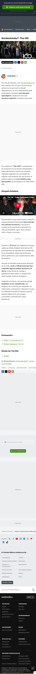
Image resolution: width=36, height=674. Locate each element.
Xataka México (6, 656)
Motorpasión (22, 630)
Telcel (20, 577)
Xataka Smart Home (8, 614)
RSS (27, 538)
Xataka (4, 606)
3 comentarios (8, 62)
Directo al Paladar (7, 630)
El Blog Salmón (23, 641)
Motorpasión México (24, 663)
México (21, 573)
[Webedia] (7, 598)
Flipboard (22, 62)
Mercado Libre (20, 29)
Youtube (16, 538)
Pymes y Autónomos (24, 644)
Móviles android (7, 573)
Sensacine (22, 618)
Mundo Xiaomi (6, 617)
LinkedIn (3, 541)
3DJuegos (21, 606)
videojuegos (6, 577)
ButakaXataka (26, 83)
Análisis (21, 557)
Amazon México (8, 29)
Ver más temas (7, 582)
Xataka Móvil (5, 609)
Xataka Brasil (6, 658)
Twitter (19, 62)
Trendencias (5, 641)
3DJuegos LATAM (23, 656)
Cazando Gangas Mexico (9, 561)
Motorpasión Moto (24, 632)
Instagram (20, 538)
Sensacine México (24, 658)
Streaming (11, 368)
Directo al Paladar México (9, 663)
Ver (19, 451)
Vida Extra (21, 609)
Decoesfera (5, 644)
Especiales (22, 561)
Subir (29, 597)
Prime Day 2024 (7, 570)
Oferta (28, 29)
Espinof (21, 621)
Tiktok (7, 541)
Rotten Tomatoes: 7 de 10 (13, 344)
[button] (12, 76)
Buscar (33, 589)
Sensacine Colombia (24, 661)
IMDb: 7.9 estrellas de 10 (13, 340)
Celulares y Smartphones (6, 565)
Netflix (6, 356)
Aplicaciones (22, 564)
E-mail (25, 62)
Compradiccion (6, 647)
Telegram (24, 538)
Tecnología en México (25, 570)
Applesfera (5, 612)
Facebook (15, 62)
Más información (29, 672)
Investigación (6, 557)
